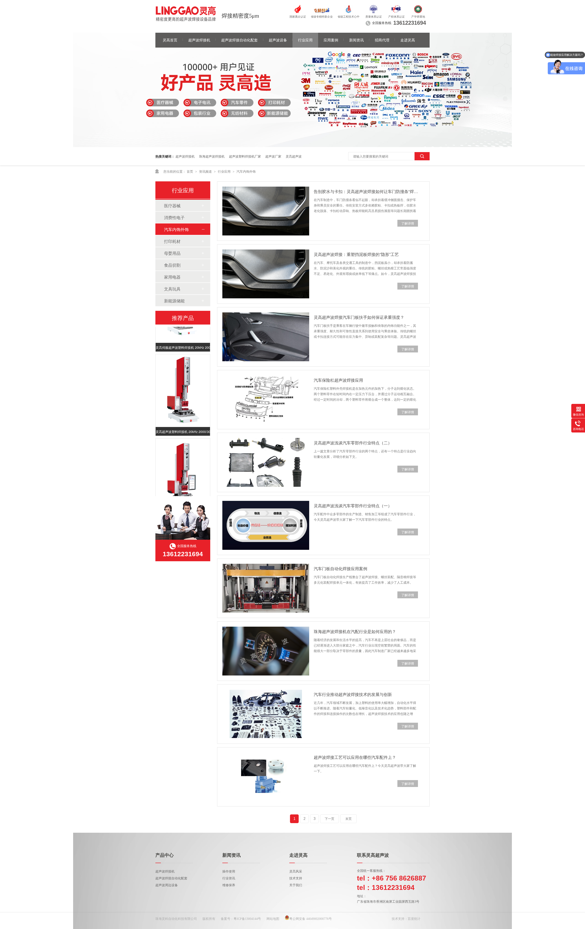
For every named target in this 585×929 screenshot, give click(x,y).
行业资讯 (228, 878)
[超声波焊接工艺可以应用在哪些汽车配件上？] (265, 776)
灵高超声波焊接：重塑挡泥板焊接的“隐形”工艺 (356, 254)
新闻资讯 (356, 40)
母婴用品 (172, 253)
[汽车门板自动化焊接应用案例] (265, 588)
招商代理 (382, 40)
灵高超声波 (294, 156)
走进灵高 (407, 40)
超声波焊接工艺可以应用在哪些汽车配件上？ (355, 757)
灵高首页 (170, 40)
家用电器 (172, 277)
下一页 (329, 819)
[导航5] (292, 145)
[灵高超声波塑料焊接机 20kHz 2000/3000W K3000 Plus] (183, 467)
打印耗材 (172, 241)
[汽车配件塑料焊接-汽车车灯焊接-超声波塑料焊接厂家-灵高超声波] (185, 13)
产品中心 (164, 855)
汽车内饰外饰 (246, 171)
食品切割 (172, 265)
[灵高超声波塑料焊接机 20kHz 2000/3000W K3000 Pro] (183, 383)
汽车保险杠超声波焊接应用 (338, 380)
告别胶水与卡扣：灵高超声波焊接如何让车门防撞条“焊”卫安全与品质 (366, 191)
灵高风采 (295, 871)
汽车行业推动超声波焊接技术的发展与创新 (353, 694)
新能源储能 (174, 300)
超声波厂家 (273, 156)
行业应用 (305, 40)
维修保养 (228, 885)
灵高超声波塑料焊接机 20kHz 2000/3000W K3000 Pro (183, 424)
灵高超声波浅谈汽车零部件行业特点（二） (353, 443)
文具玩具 (172, 289)
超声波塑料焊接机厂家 (245, 156)
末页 (348, 819)
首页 (190, 171)
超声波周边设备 (166, 885)
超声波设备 (278, 40)
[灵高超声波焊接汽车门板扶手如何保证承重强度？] (265, 336)
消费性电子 (174, 217)
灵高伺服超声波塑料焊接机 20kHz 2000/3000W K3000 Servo (183, 340)
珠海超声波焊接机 (212, 156)
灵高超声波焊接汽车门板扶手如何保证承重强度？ (359, 317)
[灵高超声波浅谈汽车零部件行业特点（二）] (265, 462)
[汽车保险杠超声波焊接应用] (265, 399)
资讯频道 (206, 171)
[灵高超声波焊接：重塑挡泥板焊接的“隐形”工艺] (265, 274)
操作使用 (228, 871)
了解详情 (407, 223)
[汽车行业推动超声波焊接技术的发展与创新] (265, 714)
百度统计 (414, 919)
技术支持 (295, 878)
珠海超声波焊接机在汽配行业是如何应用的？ (355, 631)
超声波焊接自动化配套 (239, 40)
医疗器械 (172, 205)
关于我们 (295, 885)
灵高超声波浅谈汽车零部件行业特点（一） (353, 505)
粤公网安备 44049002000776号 (310, 919)
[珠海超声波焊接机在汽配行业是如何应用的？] (265, 651)
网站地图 (272, 919)
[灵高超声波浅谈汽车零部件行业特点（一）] (265, 525)
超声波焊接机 (199, 40)
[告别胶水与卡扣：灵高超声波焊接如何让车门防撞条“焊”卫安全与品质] (265, 211)
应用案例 (331, 40)
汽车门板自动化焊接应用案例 (340, 568)
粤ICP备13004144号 (247, 919)
